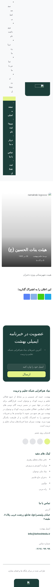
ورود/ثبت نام (10, 31)
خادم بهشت (37, 256)
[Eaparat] (40, 441)
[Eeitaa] (47, 441)
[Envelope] (25, 441)
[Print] (34, 297)
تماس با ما (10, 65)
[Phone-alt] (32, 441)
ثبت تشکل (11, 169)
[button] (9, 99)
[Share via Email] (27, 297)
